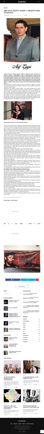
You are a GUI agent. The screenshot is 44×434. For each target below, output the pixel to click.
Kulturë (24, 329)
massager (24, 305)
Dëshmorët (25, 319)
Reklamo (23, 423)
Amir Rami (24, 431)
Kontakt (19, 423)
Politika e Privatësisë (29, 423)
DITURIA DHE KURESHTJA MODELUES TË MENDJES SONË (31, 406)
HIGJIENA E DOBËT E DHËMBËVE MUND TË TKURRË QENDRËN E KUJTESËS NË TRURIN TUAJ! (14, 315)
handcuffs (25, 310)
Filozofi (24, 323)
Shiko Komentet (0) (22, 286)
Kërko (20, 294)
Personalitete (25, 337)
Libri (24, 331)
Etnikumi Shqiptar (26, 321)
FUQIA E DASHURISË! (13, 307)
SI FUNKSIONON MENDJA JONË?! (14, 322)
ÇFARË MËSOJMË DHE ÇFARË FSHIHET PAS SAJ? (15, 352)
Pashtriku (22, 1)
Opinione (24, 333)
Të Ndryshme (25, 339)
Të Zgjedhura (25, 341)
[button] (4, 1)
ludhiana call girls (26, 301)
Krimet (24, 327)
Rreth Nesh (15, 423)
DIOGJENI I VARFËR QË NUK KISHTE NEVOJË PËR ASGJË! (14, 329)
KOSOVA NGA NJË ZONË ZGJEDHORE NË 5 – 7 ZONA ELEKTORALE (10, 407)
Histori (24, 325)
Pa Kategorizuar (26, 335)
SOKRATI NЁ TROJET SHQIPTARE (13, 338)
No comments (25, 15)
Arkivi (11, 423)
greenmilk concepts (26, 297)
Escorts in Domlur (26, 293)
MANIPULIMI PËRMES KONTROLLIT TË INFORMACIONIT (13, 345)
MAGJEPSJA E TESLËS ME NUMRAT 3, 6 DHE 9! (14, 301)
